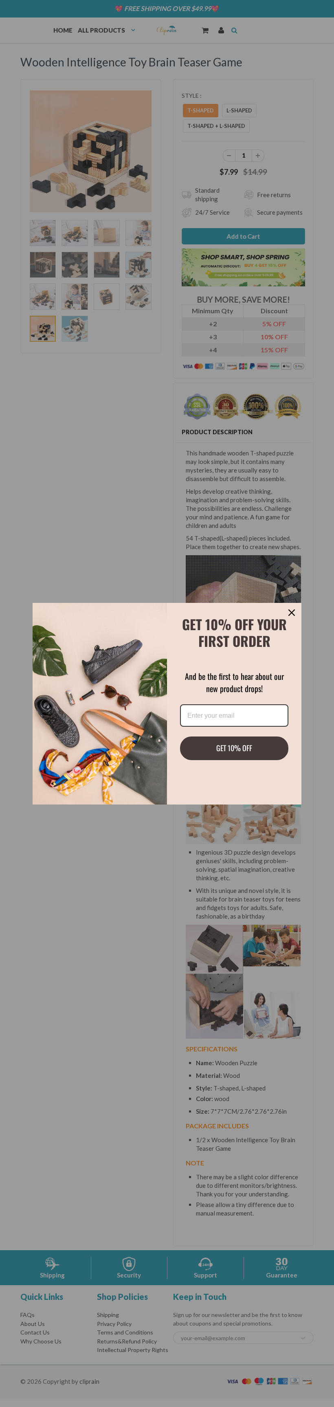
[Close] (291, 612)
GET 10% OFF (234, 748)
